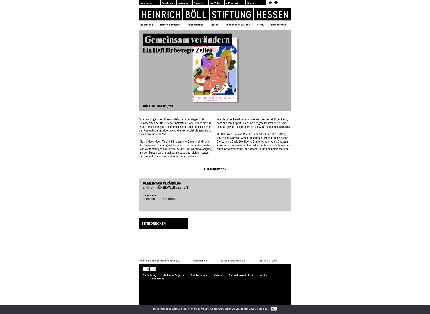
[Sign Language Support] (270, 2)
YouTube (215, 3)
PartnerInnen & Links (238, 24)
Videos (215, 24)
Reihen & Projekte (170, 24)
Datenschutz (278, 24)
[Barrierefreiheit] (276, 2)
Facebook (167, 3)
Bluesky (198, 3)
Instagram (183, 3)
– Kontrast (232, 3)
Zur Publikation (215, 169)
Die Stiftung (146, 24)
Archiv (260, 24)
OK (273, 309)
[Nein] (425, 309)
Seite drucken (153, 223)
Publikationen (196, 24)
